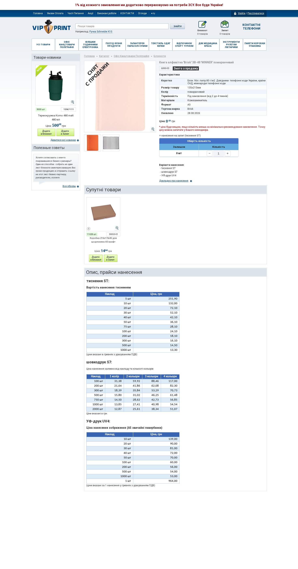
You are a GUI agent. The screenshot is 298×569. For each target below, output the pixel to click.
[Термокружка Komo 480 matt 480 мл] (55, 85)
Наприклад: (93, 31)
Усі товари (43, 44)
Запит (225, 32)
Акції (90, 13)
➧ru (153, 13)
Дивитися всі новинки (63, 140)
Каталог (104, 55)
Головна (38, 13)
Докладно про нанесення (173, 180)
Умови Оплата (55, 13)
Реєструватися (256, 13)
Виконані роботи (106, 13)
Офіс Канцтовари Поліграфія (131, 55)
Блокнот (202, 32)
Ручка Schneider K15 (100, 31)
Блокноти (160, 55)
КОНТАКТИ (127, 13)
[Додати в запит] (65, 132)
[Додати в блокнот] (46, 132)
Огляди (142, 13)
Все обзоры (69, 186)
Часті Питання (76, 13)
